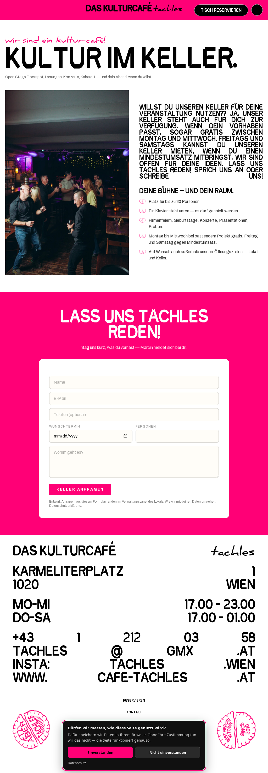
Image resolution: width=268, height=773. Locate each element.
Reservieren (134, 700)
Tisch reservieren (221, 10)
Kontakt (134, 712)
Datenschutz (77, 763)
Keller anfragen (80, 489)
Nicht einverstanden (167, 752)
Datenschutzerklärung (65, 506)
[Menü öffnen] (257, 10)
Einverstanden (100, 752)
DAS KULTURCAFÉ (134, 9)
